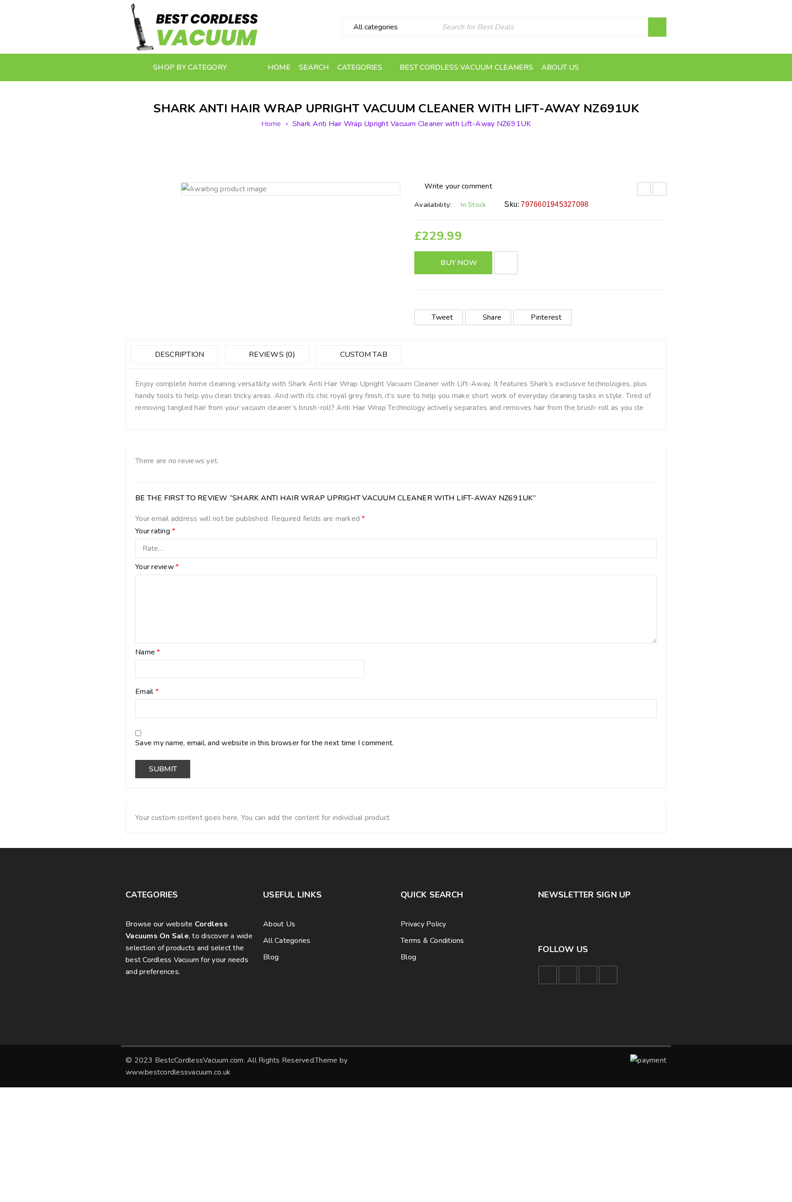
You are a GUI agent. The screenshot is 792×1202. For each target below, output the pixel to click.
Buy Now (458, 263)
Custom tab (362, 354)
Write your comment (458, 186)
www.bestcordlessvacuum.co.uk (178, 1072)
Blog (271, 957)
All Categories (287, 941)
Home (271, 124)
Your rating (155, 531)
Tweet (442, 317)
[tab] (174, 354)
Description (178, 354)
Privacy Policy (423, 924)
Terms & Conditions (432, 941)
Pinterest (546, 317)
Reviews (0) (271, 354)
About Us (279, 924)
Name (147, 652)
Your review (157, 567)
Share (492, 317)
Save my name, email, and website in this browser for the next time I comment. (264, 743)
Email (147, 692)
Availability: (432, 204)
